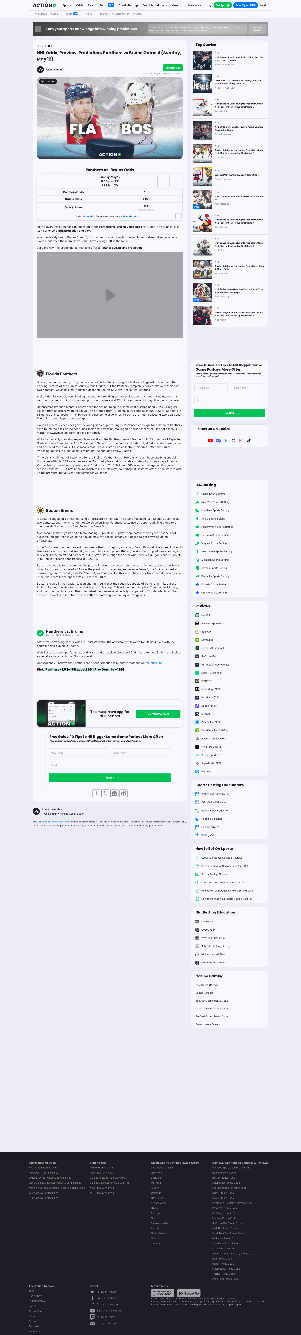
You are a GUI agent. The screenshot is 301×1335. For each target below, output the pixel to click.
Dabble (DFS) (209, 705)
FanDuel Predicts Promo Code (229, 1187)
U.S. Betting (205, 485)
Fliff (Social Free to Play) (215, 664)
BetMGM (206, 631)
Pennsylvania (158, 1202)
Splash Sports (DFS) (212, 755)
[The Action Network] (44, 5)
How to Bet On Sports (214, 849)
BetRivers (206, 680)
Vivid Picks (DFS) (211, 746)
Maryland (156, 1182)
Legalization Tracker (162, 1167)
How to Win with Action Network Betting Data (227, 890)
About (32, 1290)
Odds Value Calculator (214, 802)
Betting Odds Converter (215, 810)
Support (33, 1321)
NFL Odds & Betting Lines (43, 1167)
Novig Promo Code (223, 1197)
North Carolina (159, 1233)
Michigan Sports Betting (215, 559)
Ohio (153, 1218)
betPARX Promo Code (224, 1228)
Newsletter (35, 1331)
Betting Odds (209, 835)
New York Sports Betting (215, 502)
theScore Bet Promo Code (227, 1223)
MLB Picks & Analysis (102, 1187)
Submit (110, 777)
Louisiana (156, 1177)
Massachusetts (159, 1223)
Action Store (36, 1311)
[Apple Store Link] (162, 1292)
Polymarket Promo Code (226, 1182)
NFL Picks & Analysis (101, 1167)
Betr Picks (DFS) (210, 722)
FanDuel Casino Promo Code (211, 1016)
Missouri (155, 1238)
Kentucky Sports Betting (215, 576)
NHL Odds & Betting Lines (43, 1197)
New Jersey (157, 1197)
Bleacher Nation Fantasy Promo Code (233, 1253)
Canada (155, 1243)
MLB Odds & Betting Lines (43, 1192)
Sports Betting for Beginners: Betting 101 (224, 865)
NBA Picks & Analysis (102, 1172)
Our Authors (35, 1295)
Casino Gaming (209, 976)
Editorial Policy (37, 1300)
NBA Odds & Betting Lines (43, 1172)
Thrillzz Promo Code (223, 1273)
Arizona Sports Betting (214, 567)
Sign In (263, 5)
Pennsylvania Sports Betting (217, 526)
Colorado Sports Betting (215, 534)
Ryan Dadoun (54, 69)
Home (40, 46)
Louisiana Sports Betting (215, 510)
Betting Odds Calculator (215, 793)
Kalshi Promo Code (223, 1192)
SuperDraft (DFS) (211, 763)
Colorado (156, 1192)
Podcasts (34, 1326)
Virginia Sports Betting (214, 543)
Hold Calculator (210, 826)
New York (156, 1172)
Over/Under (208, 929)
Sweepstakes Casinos (207, 1024)
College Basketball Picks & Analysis (109, 1182)
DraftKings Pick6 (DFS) (214, 730)
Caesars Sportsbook (213, 647)
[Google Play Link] (188, 1292)
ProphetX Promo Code (225, 1207)
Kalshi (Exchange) (211, 672)
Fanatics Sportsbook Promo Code (231, 1167)
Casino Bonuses (204, 992)
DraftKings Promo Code (225, 1213)
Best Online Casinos (206, 984)
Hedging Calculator (212, 818)
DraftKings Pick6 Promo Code (229, 1243)
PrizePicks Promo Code (225, 1278)
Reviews (202, 606)
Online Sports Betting (213, 493)
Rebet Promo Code (223, 1263)
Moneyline (207, 921)
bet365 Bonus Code (223, 1177)
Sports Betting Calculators (219, 785)
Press (32, 1316)
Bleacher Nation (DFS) (214, 738)
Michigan (156, 1213)
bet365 (90, 216)
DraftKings (207, 639)
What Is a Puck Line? (213, 937)
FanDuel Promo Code (224, 1218)
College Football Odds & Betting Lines (50, 1177)
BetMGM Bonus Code (224, 1172)
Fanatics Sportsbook (213, 623)
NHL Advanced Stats (213, 954)
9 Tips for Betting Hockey (216, 946)
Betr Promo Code (222, 1258)
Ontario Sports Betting (214, 592)
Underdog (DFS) (210, 689)
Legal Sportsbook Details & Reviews (221, 857)
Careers (33, 1305)
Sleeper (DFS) (209, 713)
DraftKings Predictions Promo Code (232, 1202)
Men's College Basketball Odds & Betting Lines (55, 1182)
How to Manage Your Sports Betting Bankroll (226, 898)
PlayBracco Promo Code (226, 1268)
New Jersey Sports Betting (216, 551)
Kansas (155, 1228)
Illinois (154, 1207)
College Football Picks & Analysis (108, 1177)
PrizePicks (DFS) (210, 697)
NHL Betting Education (215, 912)
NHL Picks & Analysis (102, 1192)
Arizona (155, 1187)
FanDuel (206, 771)
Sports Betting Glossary (214, 874)
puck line (156, 663)
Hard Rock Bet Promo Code (228, 1233)
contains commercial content (55, 821)
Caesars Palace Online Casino (212, 1008)
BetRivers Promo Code (225, 1238)
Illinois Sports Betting (213, 518)
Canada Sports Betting (214, 584)
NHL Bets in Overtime (213, 962)
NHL (50, 46)
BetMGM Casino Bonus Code (211, 1000)
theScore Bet (208, 656)
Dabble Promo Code (223, 1248)
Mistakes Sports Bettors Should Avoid (222, 882)
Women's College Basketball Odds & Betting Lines (57, 1187)
